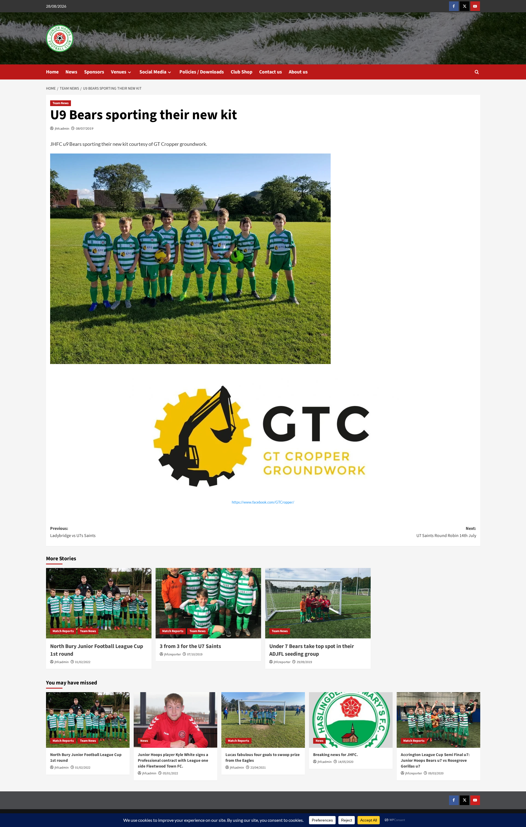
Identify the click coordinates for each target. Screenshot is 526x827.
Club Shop (241, 72)
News (71, 72)
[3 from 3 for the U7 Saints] (208, 603)
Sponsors (94, 72)
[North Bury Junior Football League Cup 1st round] (98, 603)
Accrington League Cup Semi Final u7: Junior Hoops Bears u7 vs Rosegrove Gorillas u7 (435, 760)
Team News (60, 103)
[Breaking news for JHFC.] (351, 720)
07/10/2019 (194, 654)
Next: (446, 532)
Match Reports (63, 631)
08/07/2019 (84, 128)
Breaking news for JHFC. (335, 755)
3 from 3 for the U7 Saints (190, 646)
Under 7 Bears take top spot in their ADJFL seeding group (311, 650)
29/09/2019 (304, 662)
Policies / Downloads (201, 72)
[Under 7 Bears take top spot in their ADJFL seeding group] (318, 603)
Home (52, 72)
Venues (118, 72)
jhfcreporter (172, 654)
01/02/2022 (82, 662)
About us (298, 72)
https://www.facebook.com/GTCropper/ (263, 502)
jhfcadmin (62, 128)
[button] (476, 72)
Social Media (152, 72)
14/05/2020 (345, 762)
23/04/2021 (258, 767)
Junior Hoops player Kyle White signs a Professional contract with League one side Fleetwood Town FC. (173, 760)
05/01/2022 (170, 773)
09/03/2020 (436, 773)
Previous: (73, 532)
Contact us (270, 72)
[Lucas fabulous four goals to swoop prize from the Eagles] (263, 720)
